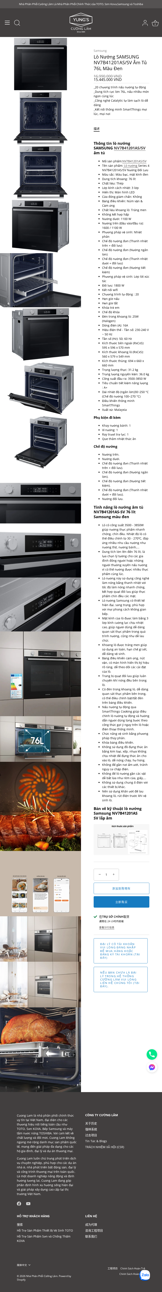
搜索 (20, 1224)
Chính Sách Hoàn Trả (132, 1268)
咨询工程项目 (94, 1230)
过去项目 (91, 1135)
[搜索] (17, 23)
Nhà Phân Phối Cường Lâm (42, 1276)
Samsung (100, 51)
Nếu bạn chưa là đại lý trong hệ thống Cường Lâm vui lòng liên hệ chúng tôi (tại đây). (120, 979)
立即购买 (121, 902)
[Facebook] (19, 1203)
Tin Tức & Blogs (96, 1141)
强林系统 (91, 1129)
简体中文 (22, 1265)
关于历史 (91, 1123)
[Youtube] (28, 1203)
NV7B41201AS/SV (130, 147)
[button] (152, 1067)
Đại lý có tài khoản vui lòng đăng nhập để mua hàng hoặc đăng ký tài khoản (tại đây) (120, 951)
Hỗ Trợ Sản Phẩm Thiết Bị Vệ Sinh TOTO (45, 1230)
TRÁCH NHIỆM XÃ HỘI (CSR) (104, 1147)
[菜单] (7, 22)
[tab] (99, 128)
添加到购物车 (121, 888)
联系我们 (91, 1236)
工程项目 (113, 1268)
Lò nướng (130, 166)
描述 (97, 129)
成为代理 (91, 1224)
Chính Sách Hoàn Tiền (132, 1274)
